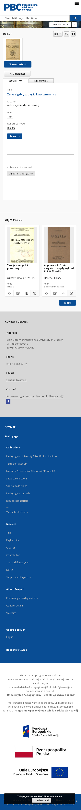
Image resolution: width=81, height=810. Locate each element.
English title (12, 540)
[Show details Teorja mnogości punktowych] (34, 293)
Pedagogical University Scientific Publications (31, 456)
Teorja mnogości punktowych (17, 267)
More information (53, 796)
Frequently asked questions (22, 598)
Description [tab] (15, 81)
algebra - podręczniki (21, 173)
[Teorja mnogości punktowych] (22, 245)
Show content (17, 64)
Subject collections (16, 478)
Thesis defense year (17, 562)
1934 (10, 116)
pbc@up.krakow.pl (16, 380)
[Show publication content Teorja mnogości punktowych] (26, 293)
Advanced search (60, 24)
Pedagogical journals (18, 493)
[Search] (75, 18)
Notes (9, 570)
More (67, 302)
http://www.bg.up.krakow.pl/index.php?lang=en (33, 396)
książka (11, 127)
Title (8, 532)
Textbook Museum (16, 463)
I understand (42, 800)
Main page (11, 436)
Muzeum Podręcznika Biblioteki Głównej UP (30, 471)
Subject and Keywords (18, 577)
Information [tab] (41, 81)
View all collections (17, 512)
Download (18, 74)
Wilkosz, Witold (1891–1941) (23, 105)
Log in (9, 637)
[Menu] (76, 3)
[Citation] (73, 33)
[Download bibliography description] (18, 293)
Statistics (11, 613)
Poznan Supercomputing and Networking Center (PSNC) (40, 804)
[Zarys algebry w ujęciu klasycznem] (12, 49)
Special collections (16, 486)
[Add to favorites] (66, 33)
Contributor (13, 555)
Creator (10, 547)
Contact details (14, 605)
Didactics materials (17, 500)
